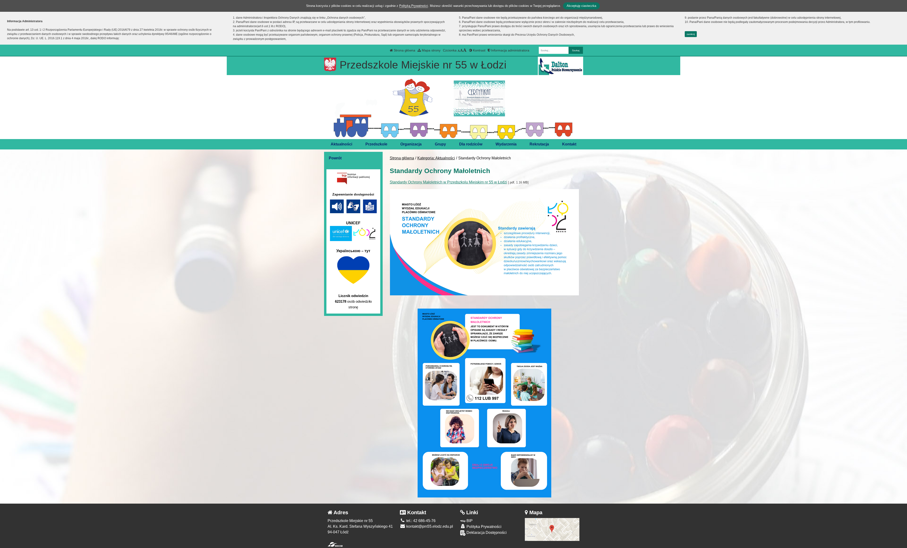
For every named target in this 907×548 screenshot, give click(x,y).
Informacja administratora (509, 50)
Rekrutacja (539, 144)
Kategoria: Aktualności (436, 158)
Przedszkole (376, 144)
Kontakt (569, 144)
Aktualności (341, 144)
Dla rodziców (470, 144)
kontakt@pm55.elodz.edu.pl (429, 526)
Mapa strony (431, 50)
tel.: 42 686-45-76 (420, 521)
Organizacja (411, 144)
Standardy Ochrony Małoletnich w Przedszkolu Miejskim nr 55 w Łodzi (448, 182)
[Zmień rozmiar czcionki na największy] (465, 50)
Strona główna (404, 50)
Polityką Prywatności (413, 6)
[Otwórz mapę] (552, 529)
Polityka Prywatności (483, 527)
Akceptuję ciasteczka (581, 6)
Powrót (335, 158)
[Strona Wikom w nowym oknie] (335, 544)
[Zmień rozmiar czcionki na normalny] (459, 50)
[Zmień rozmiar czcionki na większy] (461, 50)
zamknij (691, 34)
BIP (469, 521)
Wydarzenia (506, 144)
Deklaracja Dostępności (486, 533)
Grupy (440, 144)
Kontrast (478, 50)
